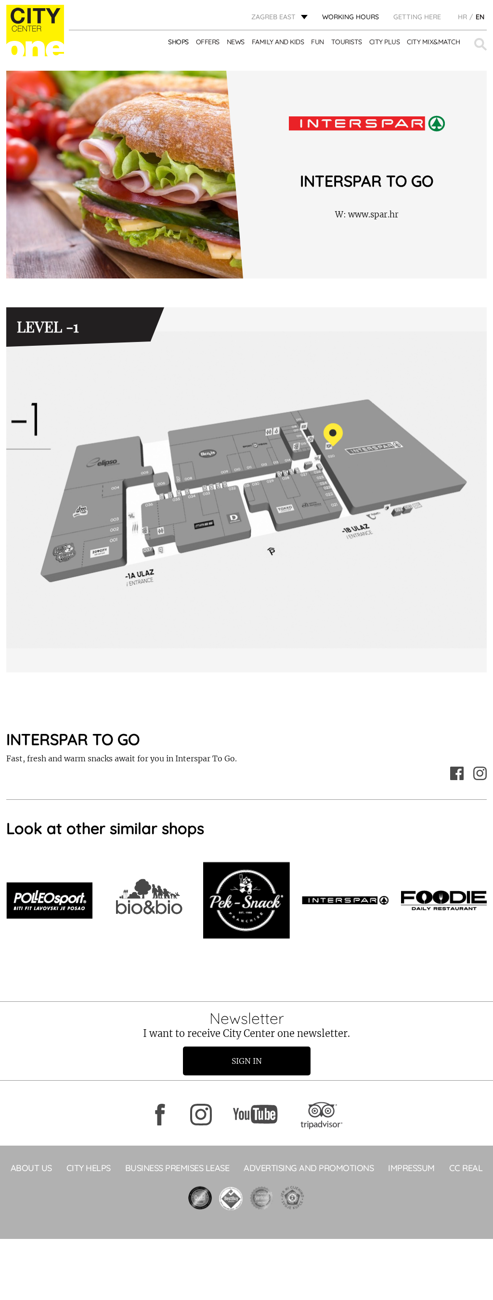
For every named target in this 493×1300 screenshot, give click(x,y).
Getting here (417, 17)
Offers (208, 42)
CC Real (466, 1168)
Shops (178, 42)
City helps (88, 1168)
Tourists (346, 42)
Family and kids (278, 42)
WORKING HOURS (350, 17)
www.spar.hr (367, 214)
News (236, 42)
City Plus (384, 42)
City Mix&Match (433, 42)
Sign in (247, 1061)
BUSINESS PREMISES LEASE (177, 1168)
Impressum (411, 1168)
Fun (317, 42)
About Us (31, 1168)
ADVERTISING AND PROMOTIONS (309, 1168)
